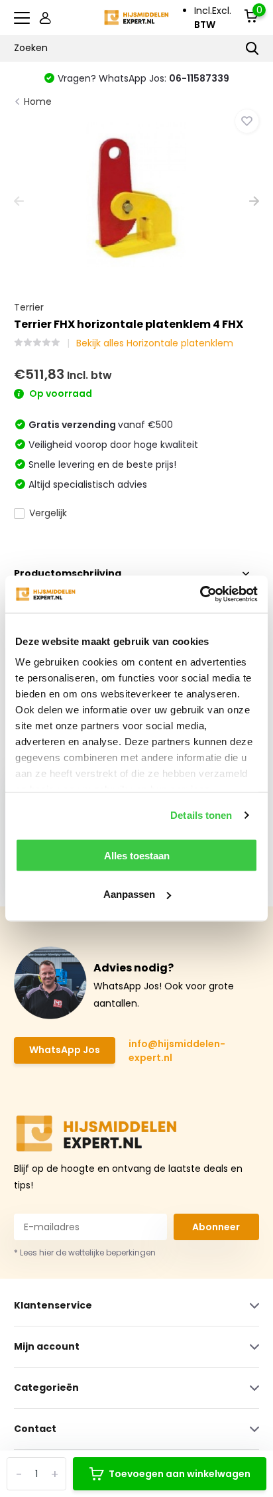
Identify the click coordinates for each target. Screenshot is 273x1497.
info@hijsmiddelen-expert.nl (177, 1050)
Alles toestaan (137, 855)
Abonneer (216, 1227)
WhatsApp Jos (64, 1049)
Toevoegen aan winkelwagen (179, 1473)
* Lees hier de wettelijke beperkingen (85, 1252)
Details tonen (201, 815)
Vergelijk (48, 513)
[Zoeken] (252, 48)
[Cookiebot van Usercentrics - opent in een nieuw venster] (200, 594)
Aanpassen (129, 894)
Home (38, 101)
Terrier (29, 307)
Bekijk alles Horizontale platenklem (154, 343)
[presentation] (19, 202)
